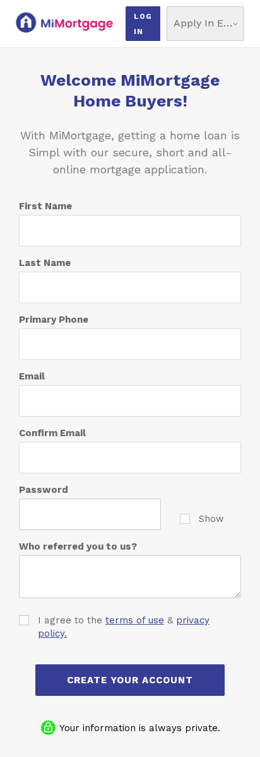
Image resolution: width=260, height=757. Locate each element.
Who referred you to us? (78, 546)
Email (32, 376)
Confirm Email (52, 433)
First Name (45, 206)
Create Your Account (130, 680)
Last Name (45, 263)
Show (211, 518)
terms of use (134, 620)
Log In (143, 24)
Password (43, 489)
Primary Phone (53, 319)
